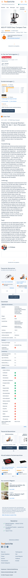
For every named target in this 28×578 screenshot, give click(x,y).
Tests (7, 7)
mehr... (25, 426)
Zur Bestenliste (11, 448)
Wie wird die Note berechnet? (14, 38)
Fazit (17, 7)
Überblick (3, 7)
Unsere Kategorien (5, 563)
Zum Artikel (11, 489)
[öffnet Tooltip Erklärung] (18, 54)
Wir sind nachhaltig (23, 4)
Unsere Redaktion (5, 554)
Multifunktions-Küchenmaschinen (8, 4)
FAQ (16, 554)
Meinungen (12, 7)
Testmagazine (18, 552)
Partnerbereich (4, 560)
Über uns (3, 552)
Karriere (3, 558)
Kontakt (17, 560)
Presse (2, 556)
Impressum (4, 569)
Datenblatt (22, 7)
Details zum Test (5, 61)
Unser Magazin (19, 556)
